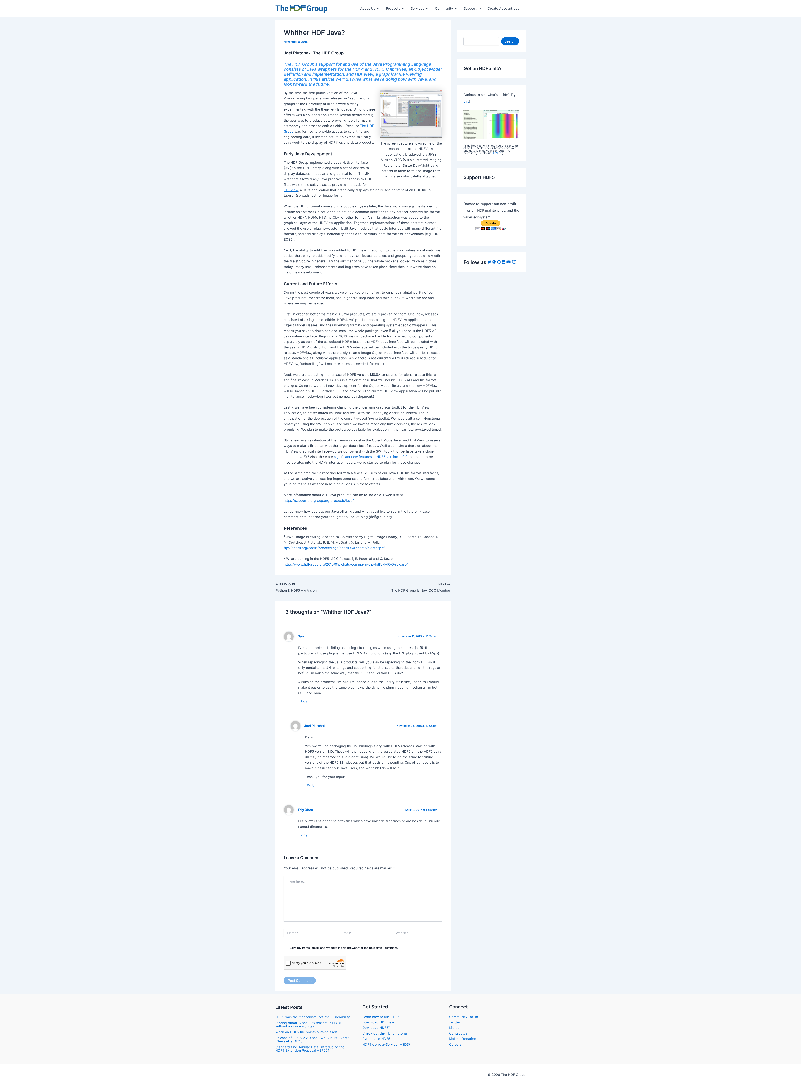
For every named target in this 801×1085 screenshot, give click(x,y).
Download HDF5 (376, 1028)
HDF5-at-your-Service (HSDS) (386, 1044)
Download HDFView (378, 1022)
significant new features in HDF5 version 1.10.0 (370, 457)
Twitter (454, 1022)
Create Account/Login (504, 8)
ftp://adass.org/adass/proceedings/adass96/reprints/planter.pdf (334, 548)
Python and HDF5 (376, 1039)
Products (393, 8)
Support (470, 8)
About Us (367, 8)
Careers (455, 1044)
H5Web (496, 153)
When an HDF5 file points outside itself (306, 1032)
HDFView (291, 190)
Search (510, 41)
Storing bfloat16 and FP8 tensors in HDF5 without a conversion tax (308, 1024)
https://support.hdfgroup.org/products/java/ (319, 500)
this (466, 101)
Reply (303, 701)
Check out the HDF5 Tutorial (385, 1033)
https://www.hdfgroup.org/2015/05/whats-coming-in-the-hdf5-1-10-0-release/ (346, 564)
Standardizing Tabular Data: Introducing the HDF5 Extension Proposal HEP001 (309, 1048)
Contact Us (458, 1033)
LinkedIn (455, 1028)
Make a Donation (462, 1039)
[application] (377, 8)
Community (444, 8)
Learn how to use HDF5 (381, 1017)
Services (417, 8)
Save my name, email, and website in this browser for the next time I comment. (344, 947)
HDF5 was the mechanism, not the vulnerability (312, 1017)
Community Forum (463, 1017)
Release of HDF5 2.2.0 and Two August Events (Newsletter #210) (312, 1039)
